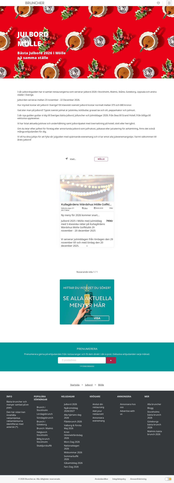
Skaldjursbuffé (44, 445)
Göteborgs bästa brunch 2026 (154, 424)
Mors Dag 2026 (72, 441)
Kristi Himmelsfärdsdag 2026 (73, 435)
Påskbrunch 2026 (73, 421)
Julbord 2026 (70, 404)
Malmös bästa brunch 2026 (154, 433)
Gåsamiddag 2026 (73, 462)
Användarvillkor (101, 479)
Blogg (150, 408)
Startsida (75, 384)
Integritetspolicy (88, 366)
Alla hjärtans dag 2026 (72, 416)
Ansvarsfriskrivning (138, 479)
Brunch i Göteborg (42, 423)
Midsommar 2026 (73, 452)
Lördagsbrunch (45, 413)
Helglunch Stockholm (42, 434)
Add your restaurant (98, 412)
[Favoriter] (158, 3)
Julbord (89, 384)
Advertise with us (127, 412)
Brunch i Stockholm (42, 409)
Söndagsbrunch (45, 417)
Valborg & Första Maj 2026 (72, 427)
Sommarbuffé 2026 (71, 458)
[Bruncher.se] (87, 301)
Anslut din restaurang (98, 406)
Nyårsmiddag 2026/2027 (71, 409)
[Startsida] (34, 3)
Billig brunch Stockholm (43, 440)
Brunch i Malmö (45, 428)
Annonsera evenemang (99, 419)
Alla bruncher (154, 404)
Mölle (101, 159)
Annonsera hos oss (128, 406)
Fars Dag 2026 (71, 466)
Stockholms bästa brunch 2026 (154, 414)
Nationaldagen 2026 (71, 447)
